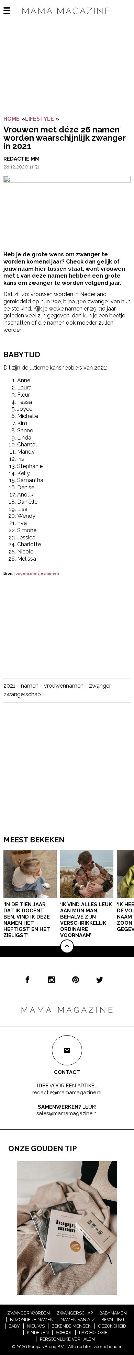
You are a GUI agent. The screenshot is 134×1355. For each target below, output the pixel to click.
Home (11, 119)
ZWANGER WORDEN (28, 1313)
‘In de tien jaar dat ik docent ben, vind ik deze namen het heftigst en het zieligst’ (26, 919)
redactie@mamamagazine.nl (67, 1092)
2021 (9, 685)
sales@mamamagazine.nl (67, 1113)
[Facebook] (27, 980)
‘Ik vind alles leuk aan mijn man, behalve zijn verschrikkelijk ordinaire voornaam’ (86, 919)
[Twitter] (99, 980)
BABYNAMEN (113, 1313)
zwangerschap (22, 694)
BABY (14, 1326)
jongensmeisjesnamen (36, 573)
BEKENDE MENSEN (71, 1326)
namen (29, 685)
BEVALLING (112, 1319)
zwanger (100, 685)
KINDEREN (38, 1332)
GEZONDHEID (112, 1326)
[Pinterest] (75, 980)
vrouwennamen (63, 685)
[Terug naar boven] (67, 946)
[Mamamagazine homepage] (67, 17)
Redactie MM (21, 159)
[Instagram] (51, 980)
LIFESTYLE (39, 119)
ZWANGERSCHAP (75, 1313)
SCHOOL (64, 1332)
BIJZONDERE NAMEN (32, 1319)
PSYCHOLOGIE (93, 1332)
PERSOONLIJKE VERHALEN (67, 1339)
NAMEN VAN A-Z (77, 1319)
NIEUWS (36, 1326)
